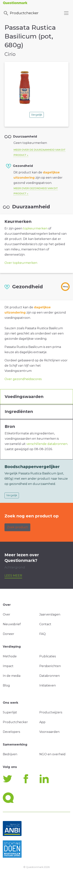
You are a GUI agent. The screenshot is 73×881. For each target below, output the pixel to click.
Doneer (8, 634)
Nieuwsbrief (12, 624)
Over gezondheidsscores (23, 379)
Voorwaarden (49, 732)
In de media (11, 676)
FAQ (42, 634)
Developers (11, 732)
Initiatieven (47, 685)
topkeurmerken (35, 228)
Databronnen (49, 676)
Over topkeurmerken (20, 263)
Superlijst (10, 712)
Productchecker (24, 13)
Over (6, 614)
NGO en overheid (52, 754)
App (42, 722)
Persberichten (50, 666)
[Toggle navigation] (66, 13)
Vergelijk (36, 114)
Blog (6, 685)
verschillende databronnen (46, 444)
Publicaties (47, 656)
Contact (45, 624)
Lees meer (13, 575)
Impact (8, 666)
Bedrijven (10, 754)
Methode (10, 656)
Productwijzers (50, 712)
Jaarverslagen (49, 614)
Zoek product (17, 527)
